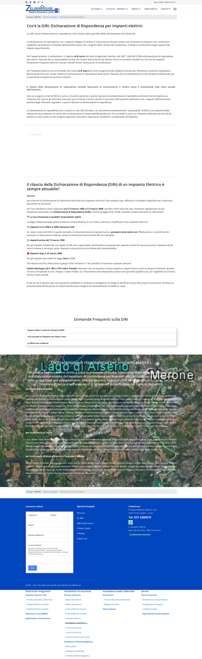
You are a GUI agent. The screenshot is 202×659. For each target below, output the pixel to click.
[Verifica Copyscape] (152, 534)
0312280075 (160, 2)
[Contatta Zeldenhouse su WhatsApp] (130, 522)
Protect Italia (83, 528)
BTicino (81, 513)
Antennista (108, 595)
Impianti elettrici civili (36, 595)
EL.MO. (80, 518)
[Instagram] (38, 2)
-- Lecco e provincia (72, 632)
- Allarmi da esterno (72, 604)
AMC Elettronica (85, 523)
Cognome (33, 515)
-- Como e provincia (72, 627)
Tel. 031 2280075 (139, 517)
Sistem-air (82, 538)
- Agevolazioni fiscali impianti (155, 613)
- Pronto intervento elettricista (39, 599)
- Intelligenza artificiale (74, 651)
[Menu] (174, 9)
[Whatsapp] (42, 2)
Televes (81, 533)
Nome (54, 515)
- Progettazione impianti (152, 604)
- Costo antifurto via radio (75, 613)
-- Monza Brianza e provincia (76, 637)
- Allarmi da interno (72, 599)
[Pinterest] (30, 2)
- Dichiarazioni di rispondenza (154, 599)
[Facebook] (26, 2)
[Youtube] (34, 2)
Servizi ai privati (149, 595)
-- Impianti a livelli (149, 609)
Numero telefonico (36, 535)
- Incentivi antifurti (72, 618)
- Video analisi (70, 646)
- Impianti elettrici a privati (37, 604)
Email (31, 525)
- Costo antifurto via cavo (75, 609)
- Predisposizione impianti (37, 609)
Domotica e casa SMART (37, 613)
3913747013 (171, 2)
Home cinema (109, 609)
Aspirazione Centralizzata (38, 618)
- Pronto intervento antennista (116, 599)
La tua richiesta (35, 545)
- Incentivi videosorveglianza (76, 655)
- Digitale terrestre (111, 604)
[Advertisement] (99, 153)
